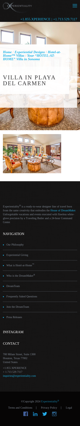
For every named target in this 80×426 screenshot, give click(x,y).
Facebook (25, 414)
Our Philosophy (15, 244)
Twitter (44, 414)
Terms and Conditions (20, 407)
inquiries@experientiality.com (19, 375)
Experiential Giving (17, 255)
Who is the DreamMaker (20, 275)
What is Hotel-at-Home (20, 265)
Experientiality (17, 7)
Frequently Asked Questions (21, 296)
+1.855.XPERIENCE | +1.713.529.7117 (48, 19)
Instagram (54, 414)
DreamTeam (13, 286)
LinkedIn (35, 414)
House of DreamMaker (62, 210)
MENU (75, 5)
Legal (69, 407)
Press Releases (14, 317)
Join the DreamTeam (17, 306)
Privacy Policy (49, 407)
